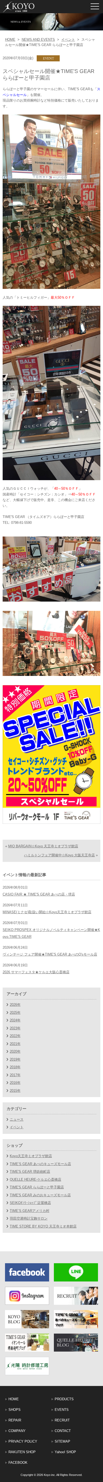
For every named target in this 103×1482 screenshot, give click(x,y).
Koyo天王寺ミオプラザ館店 (31, 1156)
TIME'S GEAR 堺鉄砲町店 (30, 1172)
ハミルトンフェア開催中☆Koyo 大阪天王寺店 (59, 855)
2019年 (15, 1059)
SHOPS (14, 1410)
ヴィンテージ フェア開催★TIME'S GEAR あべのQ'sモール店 (50, 954)
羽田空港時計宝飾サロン (29, 1218)
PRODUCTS (64, 1399)
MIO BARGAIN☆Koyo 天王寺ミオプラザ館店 (43, 846)
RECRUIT (62, 1420)
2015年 (15, 1091)
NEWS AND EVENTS (38, 40)
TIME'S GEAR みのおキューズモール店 (40, 1195)
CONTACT (63, 1431)
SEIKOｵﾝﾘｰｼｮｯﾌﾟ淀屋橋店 (30, 1203)
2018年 (15, 1067)
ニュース (17, 1119)
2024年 (15, 1020)
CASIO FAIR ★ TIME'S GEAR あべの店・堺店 (39, 894)
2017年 (15, 1075)
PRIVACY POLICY (22, 1441)
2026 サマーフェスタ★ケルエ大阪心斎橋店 (36, 972)
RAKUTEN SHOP (22, 1452)
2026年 (15, 1005)
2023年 (15, 1028)
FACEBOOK (17, 1463)
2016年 (15, 1083)
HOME (10, 40)
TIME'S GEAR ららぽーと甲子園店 (37, 1187)
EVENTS (62, 1410)
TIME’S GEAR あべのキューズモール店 (40, 1164)
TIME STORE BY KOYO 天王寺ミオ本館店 (43, 1226)
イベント (68, 40)
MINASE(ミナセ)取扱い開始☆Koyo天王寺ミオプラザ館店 (47, 912)
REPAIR (14, 1420)
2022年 (15, 1036)
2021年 (15, 1044)
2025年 (15, 1013)
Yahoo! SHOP (65, 1452)
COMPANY (17, 1431)
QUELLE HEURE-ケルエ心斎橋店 (35, 1179)
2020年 (15, 1051)
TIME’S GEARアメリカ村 (29, 1211)
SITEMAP (62, 1441)
